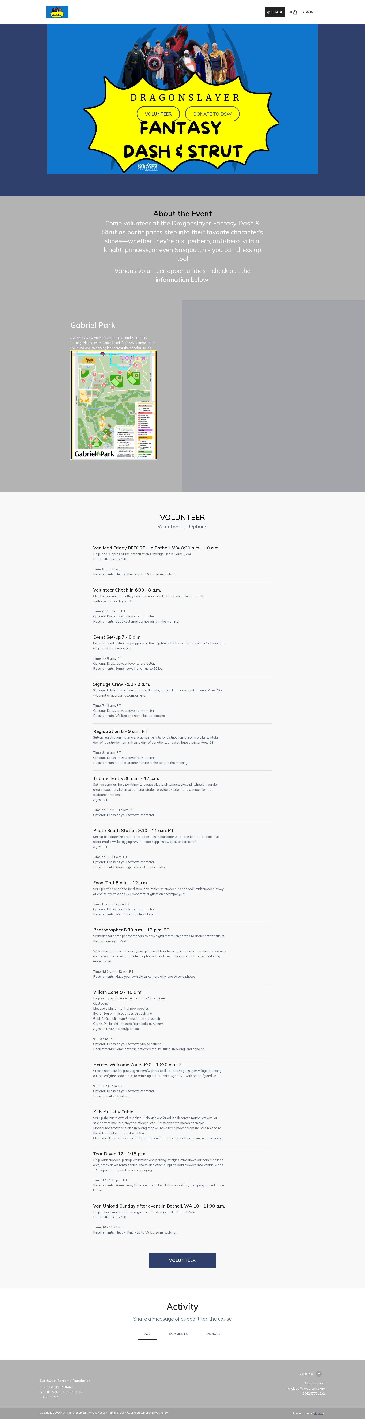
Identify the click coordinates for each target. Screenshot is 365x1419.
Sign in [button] (307, 12)
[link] (57, 12)
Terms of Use (116, 1412)
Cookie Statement (138, 1412)
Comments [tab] (178, 1334)
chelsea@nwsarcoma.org (306, 1388)
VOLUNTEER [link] (182, 1260)
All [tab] (147, 1334)
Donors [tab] (214, 1334)
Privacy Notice (97, 1412)
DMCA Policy (160, 1412)
